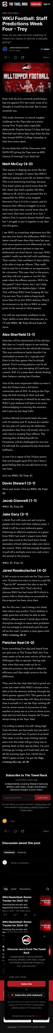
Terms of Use (40, 804)
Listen (46, 49)
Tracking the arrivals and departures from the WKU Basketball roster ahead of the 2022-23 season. (17, 906)
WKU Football (10, 13)
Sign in (47, 4)
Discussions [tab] (24, 889)
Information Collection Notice (32, 807)
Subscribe (36, 4)
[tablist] (15, 852)
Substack (12, 1026)
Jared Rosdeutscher (19, 48)
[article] (26, 905)
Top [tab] (6, 889)
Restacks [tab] (22, 852)
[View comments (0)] (16, 57)
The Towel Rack (23, 911)
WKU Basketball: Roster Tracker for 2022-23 (17, 899)
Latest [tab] (13, 889)
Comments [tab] (9, 852)
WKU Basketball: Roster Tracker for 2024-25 (17, 923)
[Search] (48, 889)
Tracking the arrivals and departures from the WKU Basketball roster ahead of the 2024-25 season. (17, 931)
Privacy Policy (36, 1007)
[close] (44, 936)
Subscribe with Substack (28, 994)
